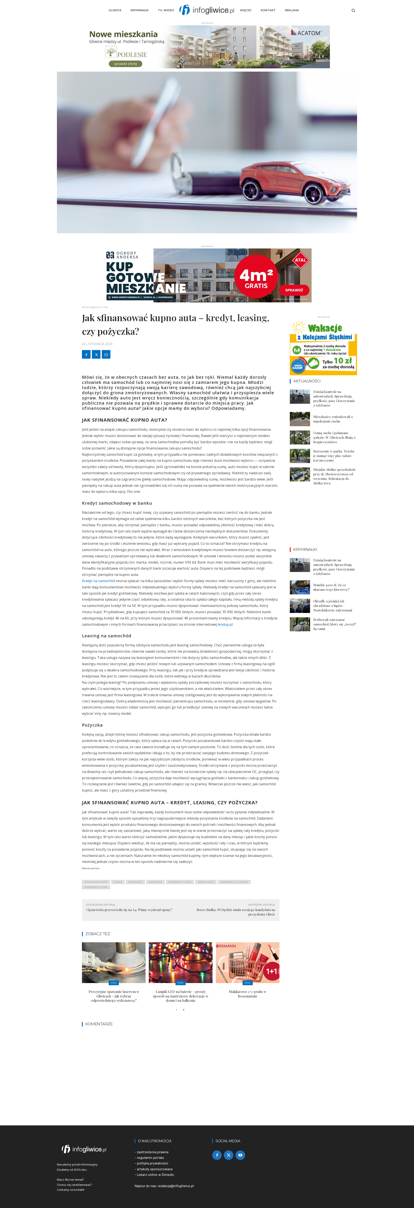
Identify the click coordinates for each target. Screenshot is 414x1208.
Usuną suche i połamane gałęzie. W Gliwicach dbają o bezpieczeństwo (334, 437)
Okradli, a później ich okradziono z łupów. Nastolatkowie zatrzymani (332, 605)
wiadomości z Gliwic (96, 887)
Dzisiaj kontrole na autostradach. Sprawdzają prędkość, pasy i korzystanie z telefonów (334, 398)
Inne (114, 982)
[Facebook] (86, 354)
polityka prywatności (152, 1163)
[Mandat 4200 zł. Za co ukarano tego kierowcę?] (300, 587)
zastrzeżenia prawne (153, 1152)
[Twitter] (96, 354)
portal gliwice (206, 882)
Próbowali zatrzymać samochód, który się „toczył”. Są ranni (335, 624)
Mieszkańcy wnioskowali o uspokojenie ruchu (333, 419)
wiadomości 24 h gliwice (234, 882)
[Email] (106, 354)
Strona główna (91, 307)
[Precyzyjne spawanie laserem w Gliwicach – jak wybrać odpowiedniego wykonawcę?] (114, 962)
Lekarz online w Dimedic (155, 1175)
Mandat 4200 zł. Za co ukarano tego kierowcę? (331, 587)
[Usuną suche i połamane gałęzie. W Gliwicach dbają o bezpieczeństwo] (300, 437)
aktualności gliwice (96, 882)
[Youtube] (240, 1155)
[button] (353, 10)
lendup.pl (225, 624)
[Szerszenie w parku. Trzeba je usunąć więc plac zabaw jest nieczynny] (300, 456)
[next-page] (183, 1010)
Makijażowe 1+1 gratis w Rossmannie (247, 993)
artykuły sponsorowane (155, 1169)
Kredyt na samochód (98, 580)
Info (105, 307)
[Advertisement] (323, 520)
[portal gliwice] (90, 1149)
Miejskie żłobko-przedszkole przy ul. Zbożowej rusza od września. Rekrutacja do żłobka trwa (334, 476)
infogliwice (155, 882)
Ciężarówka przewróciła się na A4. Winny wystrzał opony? (129, 910)
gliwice (118, 882)
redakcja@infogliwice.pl (176, 1186)
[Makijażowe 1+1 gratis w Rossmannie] (247, 962)
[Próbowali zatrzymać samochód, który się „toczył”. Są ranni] (300, 624)
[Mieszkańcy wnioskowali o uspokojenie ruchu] (300, 419)
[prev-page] (176, 1010)
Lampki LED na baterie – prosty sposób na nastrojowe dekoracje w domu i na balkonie (180, 996)
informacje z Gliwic (179, 882)
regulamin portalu (150, 1158)
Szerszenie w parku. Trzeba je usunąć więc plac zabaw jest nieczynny (333, 455)
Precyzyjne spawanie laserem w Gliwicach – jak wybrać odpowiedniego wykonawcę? (114, 996)
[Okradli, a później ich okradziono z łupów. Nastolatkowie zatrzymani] (300, 606)
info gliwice (135, 882)
